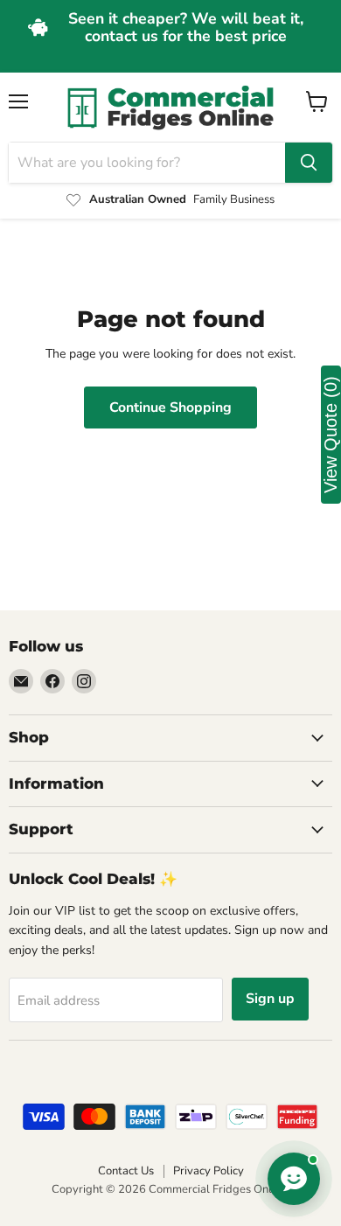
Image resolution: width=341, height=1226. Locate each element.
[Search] (308, 163)
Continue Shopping (170, 407)
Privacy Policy (208, 1171)
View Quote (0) (330, 434)
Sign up (270, 998)
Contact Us (126, 1171)
